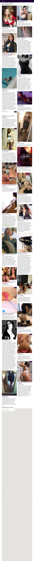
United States (6, 2)
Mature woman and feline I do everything (8, 90)
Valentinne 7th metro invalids (8, 27)
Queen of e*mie (5, 213)
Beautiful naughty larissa (23, 194)
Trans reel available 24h (22, 20)
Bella (19, 142)
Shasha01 (20, 353)
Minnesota (10, 2)
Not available (20, 295)
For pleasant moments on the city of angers (24, 383)
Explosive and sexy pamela (23, 219)
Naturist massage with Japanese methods (9, 186)
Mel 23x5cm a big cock (22, 252)
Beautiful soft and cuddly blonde (24, 167)
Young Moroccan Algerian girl (8, 313)
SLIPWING (3, 1)
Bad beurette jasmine (22, 327)
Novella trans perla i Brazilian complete (8, 116)
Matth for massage (21, 38)
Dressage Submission (6, 150)
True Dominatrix (5, 340)
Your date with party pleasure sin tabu (9, 255)
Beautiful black (21, 105)
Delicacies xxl (5, 396)
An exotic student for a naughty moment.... (24, 75)
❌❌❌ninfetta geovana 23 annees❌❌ (8, 283)
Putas (3, 2)
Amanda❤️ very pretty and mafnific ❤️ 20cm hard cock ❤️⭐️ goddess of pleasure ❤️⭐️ (9, 54)
